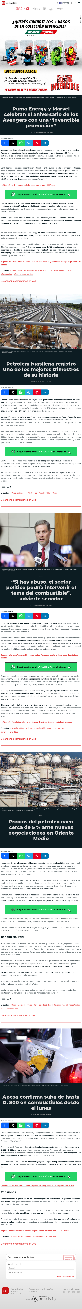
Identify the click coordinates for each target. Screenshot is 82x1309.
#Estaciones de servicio (23, 274)
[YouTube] (78, 1291)
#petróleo (28, 1005)
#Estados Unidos (73, 1005)
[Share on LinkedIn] (45, 143)
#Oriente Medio (16, 1005)
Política (41, 576)
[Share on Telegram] (29, 143)
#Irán (3, 1009)
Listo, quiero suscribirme (65, 1276)
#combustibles (38, 1237)
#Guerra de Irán (58, 1005)
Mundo (41, 358)
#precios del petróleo (42, 1005)
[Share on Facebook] (5, 143)
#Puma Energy (16, 270)
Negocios (36, 103)
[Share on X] (13, 143)
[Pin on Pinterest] (37, 143)
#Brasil (54, 493)
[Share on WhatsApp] (21, 143)
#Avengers (47, 270)
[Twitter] (68, 1291)
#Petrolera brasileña (18, 493)
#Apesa (13, 1237)
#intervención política (9, 732)
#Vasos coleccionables (63, 270)
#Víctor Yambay (24, 1237)
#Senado (14, 728)
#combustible (44, 493)
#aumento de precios (55, 728)
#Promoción (29, 270)
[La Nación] (9, 3)
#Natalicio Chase (26, 728)
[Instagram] (73, 1291)
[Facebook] (64, 1291)
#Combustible (6, 274)
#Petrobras (32, 493)
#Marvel (38, 270)
